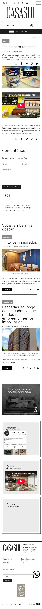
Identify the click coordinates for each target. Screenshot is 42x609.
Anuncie (6, 561)
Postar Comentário (11, 187)
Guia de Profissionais (28, 559)
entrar (10, 25)
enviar (7, 580)
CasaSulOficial (13, 430)
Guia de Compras (27, 561)
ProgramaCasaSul (15, 468)
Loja (22, 563)
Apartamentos (10, 205)
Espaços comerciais (18, 210)
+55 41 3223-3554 (29, 545)
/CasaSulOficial (13, 506)
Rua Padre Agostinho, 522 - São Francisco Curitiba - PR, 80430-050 (30, 550)
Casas (7, 210)
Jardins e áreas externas (13, 208)
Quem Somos (7, 559)
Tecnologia (27, 208)
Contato (6, 563)
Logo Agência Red (38, 604)
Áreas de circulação (23, 205)
